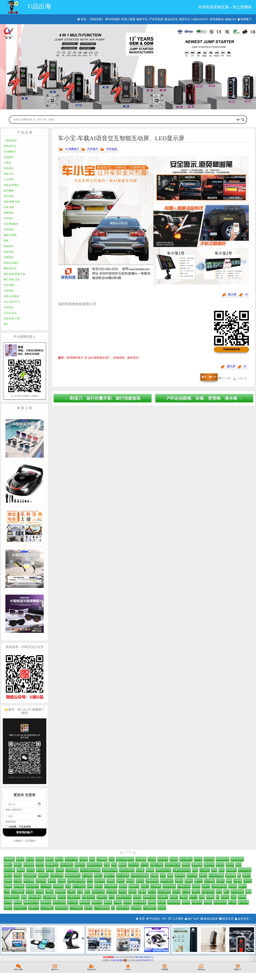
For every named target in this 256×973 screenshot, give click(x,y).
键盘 (248, 891)
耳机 (114, 864)
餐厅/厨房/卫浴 (12, 279)
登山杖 (30, 891)
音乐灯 (61, 896)
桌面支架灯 (32, 886)
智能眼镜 (197, 864)
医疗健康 (8, 190)
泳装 (68, 886)
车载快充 (197, 902)
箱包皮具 (8, 246)
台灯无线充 (123, 875)
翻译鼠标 (85, 902)
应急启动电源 (126, 870)
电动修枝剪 (222, 859)
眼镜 (195, 870)
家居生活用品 (11, 263)
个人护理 (8, 179)
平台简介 (155, 918)
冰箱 (90, 886)
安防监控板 (237, 891)
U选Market (200, 19)
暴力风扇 (243, 902)
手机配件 (8, 157)
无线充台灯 (88, 896)
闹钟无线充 (167, 880)
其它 (6, 324)
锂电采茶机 (237, 859)
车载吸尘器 (184, 886)
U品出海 (39, 6)
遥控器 (140, 880)
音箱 (106, 864)
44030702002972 (144, 960)
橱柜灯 (242, 886)
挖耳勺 (193, 896)
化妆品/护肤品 (11, 185)
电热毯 (130, 880)
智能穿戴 (230, 875)
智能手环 (109, 875)
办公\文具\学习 (12, 302)
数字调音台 (186, 859)
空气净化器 (79, 886)
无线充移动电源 (76, 880)
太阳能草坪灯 (11, 896)
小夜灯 (71, 891)
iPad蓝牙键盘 (216, 875)
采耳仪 (220, 864)
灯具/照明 (9, 285)
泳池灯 (132, 891)
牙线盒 (17, 875)
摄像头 (188, 880)
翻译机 (122, 864)
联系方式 (228, 918)
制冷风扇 (136, 907)
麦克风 (50, 870)
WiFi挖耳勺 (20, 907)
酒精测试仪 (52, 864)
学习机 (232, 902)
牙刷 (214, 870)
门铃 (6, 891)
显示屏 (232, 294)
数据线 (150, 870)
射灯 (87, 891)
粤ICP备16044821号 (144, 957)
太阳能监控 (30, 875)
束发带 (137, 896)
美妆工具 (8, 174)
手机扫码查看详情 (231, 349)
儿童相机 (156, 886)
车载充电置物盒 (139, 875)
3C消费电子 (72, 148)
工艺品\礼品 (10, 313)
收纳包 (88, 907)
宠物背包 (134, 886)
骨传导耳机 (245, 870)
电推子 (8, 907)
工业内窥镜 (49, 896)
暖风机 (17, 902)
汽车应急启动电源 (90, 870)
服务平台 (142, 19)
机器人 (145, 886)
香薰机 (110, 880)
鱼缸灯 (120, 880)
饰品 (238, 864)
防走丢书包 (98, 891)
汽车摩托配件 (11, 224)
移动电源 (29, 864)
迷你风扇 (180, 875)
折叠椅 (8, 886)
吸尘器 (30, 859)
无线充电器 (174, 902)
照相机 (186, 864)
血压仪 (30, 870)
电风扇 (186, 902)
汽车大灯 (133, 864)
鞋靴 (6, 240)
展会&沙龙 (171, 19)
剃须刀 (98, 875)
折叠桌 (142, 891)
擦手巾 (198, 880)
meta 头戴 (9, 870)
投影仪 (230, 864)
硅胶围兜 (231, 870)
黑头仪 (59, 859)
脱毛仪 (98, 886)
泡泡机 (39, 859)
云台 (111, 859)
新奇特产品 (10, 146)
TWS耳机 (46, 886)
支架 (79, 891)
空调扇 (242, 896)
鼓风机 (140, 870)
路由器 (20, 870)
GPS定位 (204, 870)
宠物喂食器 (152, 880)
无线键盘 (141, 859)
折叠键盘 (9, 859)
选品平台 (184, 19)
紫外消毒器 (140, 902)
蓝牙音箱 (209, 859)
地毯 (23, 896)
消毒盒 (49, 891)
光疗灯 (247, 880)
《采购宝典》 (96, 19)
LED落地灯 (76, 907)
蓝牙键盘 (209, 880)
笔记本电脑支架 (125, 859)
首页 (83, 19)
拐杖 (221, 870)
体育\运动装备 (11, 296)
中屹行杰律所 (117, 960)
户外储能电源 (102, 907)
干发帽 (152, 859)
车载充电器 (169, 886)
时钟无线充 (66, 864)
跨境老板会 (217, 19)
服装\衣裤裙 (10, 235)
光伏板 (39, 891)
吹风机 (61, 880)
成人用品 (8, 196)
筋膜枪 (8, 880)
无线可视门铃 (172, 864)
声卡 (111, 896)
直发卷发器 (220, 902)
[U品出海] (13, 7)
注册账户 (18, 841)
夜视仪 (179, 880)
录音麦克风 (123, 907)
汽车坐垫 (112, 891)
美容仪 (52, 880)
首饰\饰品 (9, 251)
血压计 (161, 907)
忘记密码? (30, 841)
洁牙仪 (176, 891)
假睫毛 (20, 859)
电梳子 (206, 886)
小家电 (7, 162)
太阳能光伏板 (109, 870)
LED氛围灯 (18, 891)
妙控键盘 (19, 886)
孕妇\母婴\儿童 (12, 201)
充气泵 (186, 891)
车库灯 (39, 864)
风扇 (201, 896)
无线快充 (102, 896)
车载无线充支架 (181, 870)
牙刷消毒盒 (35, 896)
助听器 (8, 875)
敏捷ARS (230, 19)
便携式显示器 (94, 864)
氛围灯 (173, 896)
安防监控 (8, 168)
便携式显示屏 (163, 870)
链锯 (92, 859)
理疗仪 (152, 891)
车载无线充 (208, 891)
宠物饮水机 (149, 896)
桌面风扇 (100, 880)
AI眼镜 (237, 880)
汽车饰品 (111, 148)
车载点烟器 (57, 875)
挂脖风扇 (163, 859)
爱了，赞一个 (209, 376)
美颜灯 (17, 864)
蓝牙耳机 (192, 875)
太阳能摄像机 (219, 886)
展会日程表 (210, 918)
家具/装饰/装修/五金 (14, 274)
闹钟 (229, 880)
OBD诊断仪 (164, 891)
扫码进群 (114, 19)
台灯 (233, 896)
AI (246, 294)
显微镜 (210, 896)
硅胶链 (196, 886)
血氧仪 (203, 875)
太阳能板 (102, 859)
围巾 (226, 891)
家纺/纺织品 (10, 268)
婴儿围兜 (87, 875)
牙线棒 (117, 902)
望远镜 (123, 886)
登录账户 (245, 19)
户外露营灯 (149, 907)
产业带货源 (156, 19)
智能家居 (46, 902)
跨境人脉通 (128, 19)
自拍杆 (161, 902)
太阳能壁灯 (111, 886)
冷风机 (59, 870)
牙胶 (162, 875)
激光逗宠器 (59, 902)
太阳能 (83, 859)
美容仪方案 (71, 859)
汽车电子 (92, 148)
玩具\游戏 (9, 207)
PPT (164, 918)
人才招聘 (177, 918)
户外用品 (8, 290)
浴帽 (170, 875)
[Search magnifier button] (243, 119)
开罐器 (154, 875)
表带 (219, 891)
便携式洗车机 (124, 896)
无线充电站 (157, 864)
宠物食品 (43, 875)
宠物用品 (8, 213)
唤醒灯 (8, 864)
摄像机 (49, 859)
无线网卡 (163, 896)
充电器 (173, 859)
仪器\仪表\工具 (12, 318)
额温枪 (108, 902)
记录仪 (225, 896)
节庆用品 (8, 307)
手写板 (17, 880)
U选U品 (242, 378)
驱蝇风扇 (97, 902)
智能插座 (60, 891)
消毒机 (183, 896)
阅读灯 (246, 875)
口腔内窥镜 (72, 870)
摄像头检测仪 (72, 875)
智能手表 (80, 864)
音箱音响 (41, 880)
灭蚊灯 (196, 891)
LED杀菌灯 (47, 907)
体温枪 (208, 902)
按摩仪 (152, 902)
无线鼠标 (58, 886)
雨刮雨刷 (29, 880)
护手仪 (144, 864)
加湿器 (232, 886)
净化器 (122, 891)
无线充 (220, 880)
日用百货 (8, 257)
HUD (89, 880)
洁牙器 (8, 902)
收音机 (127, 902)
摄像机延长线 (31, 902)
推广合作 (193, 918)
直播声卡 (33, 907)
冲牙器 (198, 859)
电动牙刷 (209, 864)
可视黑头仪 (74, 896)
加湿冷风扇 (62, 907)
